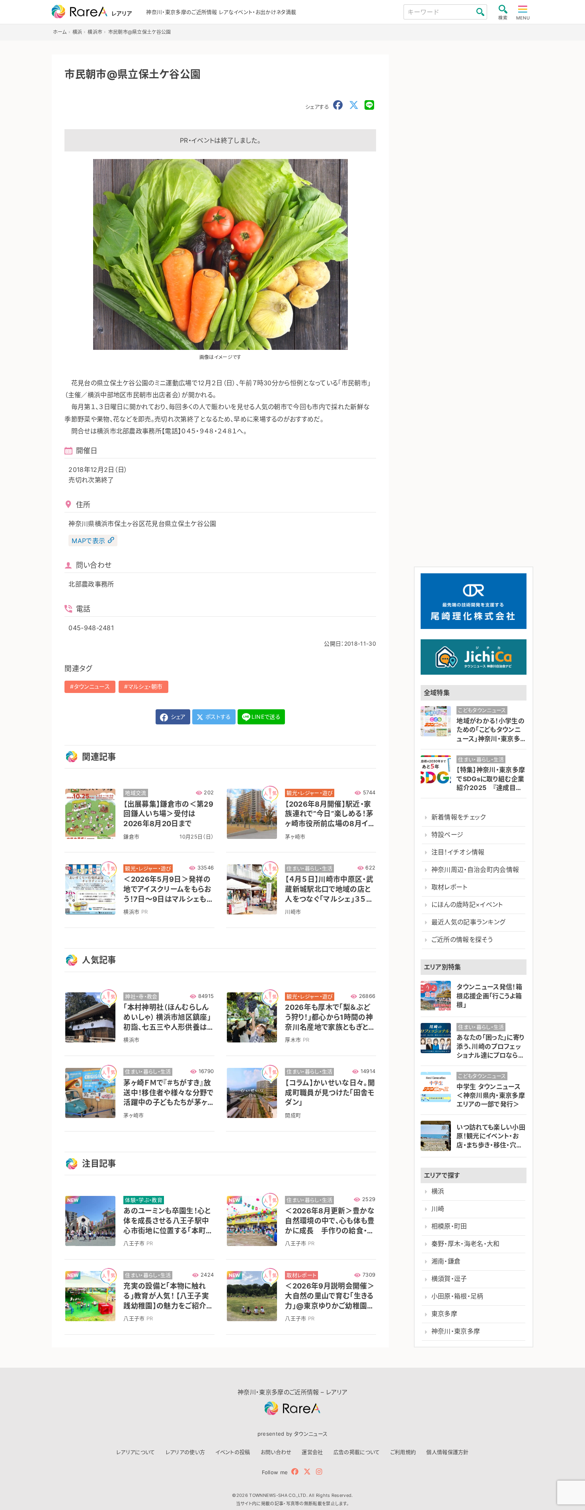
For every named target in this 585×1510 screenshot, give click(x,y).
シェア (177, 716)
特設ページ (447, 834)
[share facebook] (338, 105)
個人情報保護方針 (447, 1452)
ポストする (217, 716)
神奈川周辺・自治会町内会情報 (475, 869)
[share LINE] (369, 105)
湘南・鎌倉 (446, 1261)
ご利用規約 (403, 1452)
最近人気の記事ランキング (468, 922)
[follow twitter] (307, 1471)
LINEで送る (266, 716)
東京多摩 (444, 1314)
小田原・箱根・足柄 (457, 1296)
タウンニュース (92, 686)
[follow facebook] (294, 1471)
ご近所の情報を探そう (462, 939)
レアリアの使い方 (185, 1452)
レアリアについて (135, 1452)
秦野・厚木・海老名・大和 (465, 1244)
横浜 (438, 1191)
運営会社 (312, 1452)
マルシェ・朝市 (145, 686)
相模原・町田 (449, 1226)
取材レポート (449, 887)
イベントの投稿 (232, 1452)
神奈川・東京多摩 (455, 1331)
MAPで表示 (88, 540)
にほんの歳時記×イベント (467, 904)
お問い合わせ (276, 1452)
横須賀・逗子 (449, 1279)
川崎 (438, 1209)
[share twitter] (354, 105)
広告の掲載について (356, 1452)
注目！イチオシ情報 (458, 852)
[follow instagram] (319, 1471)
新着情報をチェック (458, 817)
